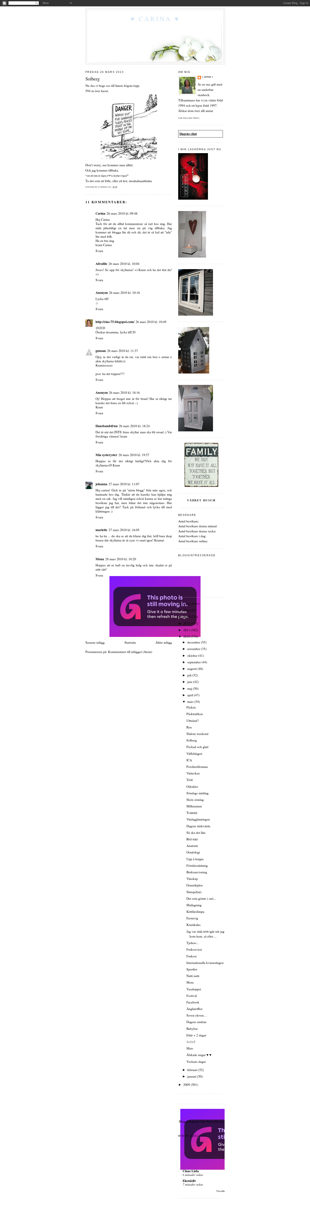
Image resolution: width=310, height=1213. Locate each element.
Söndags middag (197, 793)
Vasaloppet (193, 989)
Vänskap (192, 878)
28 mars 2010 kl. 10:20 (120, 559)
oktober (192, 655)
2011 (187, 630)
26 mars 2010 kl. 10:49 (151, 322)
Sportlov (192, 969)
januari (192, 1076)
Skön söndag (195, 799)
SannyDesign (215, 1121)
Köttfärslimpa (195, 911)
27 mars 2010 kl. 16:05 (124, 530)
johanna (101, 484)
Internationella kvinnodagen (205, 963)
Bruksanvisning (196, 872)
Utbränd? (192, 720)
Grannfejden (194, 885)
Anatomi (192, 846)
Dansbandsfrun (107, 426)
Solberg (191, 740)
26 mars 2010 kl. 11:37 (122, 351)
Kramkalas (193, 925)
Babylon (192, 1028)
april (190, 695)
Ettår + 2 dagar (196, 1035)
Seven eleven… (196, 1015)
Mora (190, 982)
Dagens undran (196, 1022)
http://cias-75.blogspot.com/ (115, 321)
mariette (101, 529)
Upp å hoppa (195, 859)
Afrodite (101, 263)
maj (190, 688)
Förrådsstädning (197, 865)
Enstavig (192, 918)
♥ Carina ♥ (155, 18)
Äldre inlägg (163, 642)
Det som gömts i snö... (201, 898)
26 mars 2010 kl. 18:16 (124, 392)
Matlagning (194, 905)
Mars (189, 1048)
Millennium (194, 806)
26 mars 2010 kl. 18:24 (134, 426)
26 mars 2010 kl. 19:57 (134, 455)
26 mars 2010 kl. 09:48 (122, 213)
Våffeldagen (194, 753)
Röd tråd (192, 839)
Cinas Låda (191, 1171)
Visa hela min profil (189, 118)
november (194, 649)
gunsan (101, 350)
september (194, 662)
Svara (99, 251)
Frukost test (194, 949)
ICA (189, 760)
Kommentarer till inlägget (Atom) (130, 652)
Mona (100, 559)
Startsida (130, 642)
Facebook (192, 1002)
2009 (187, 1084)
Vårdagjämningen (198, 819)
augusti (192, 668)
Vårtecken (193, 773)
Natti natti (192, 976)
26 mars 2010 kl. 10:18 (124, 292)
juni (190, 682)
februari (192, 1070)
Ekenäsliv (189, 1180)
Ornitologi (193, 852)
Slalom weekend (197, 734)
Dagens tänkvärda (198, 826)
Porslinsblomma (197, 767)
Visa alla (220, 1191)
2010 (187, 636)
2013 (187, 617)
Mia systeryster (106, 454)
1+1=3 (190, 1042)
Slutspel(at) (193, 892)
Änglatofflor (194, 1009)
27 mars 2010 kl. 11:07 (124, 484)
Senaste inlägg (95, 642)
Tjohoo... (192, 943)
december (194, 642)
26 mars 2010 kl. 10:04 (124, 264)
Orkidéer (192, 786)
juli (189, 675)
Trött (189, 780)
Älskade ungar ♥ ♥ (199, 1055)
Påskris (191, 707)
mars (190, 701)
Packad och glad (197, 747)
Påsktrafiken (194, 714)
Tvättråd (191, 813)
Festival (191, 996)
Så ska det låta (195, 832)
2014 (187, 610)
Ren (189, 727)
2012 (187, 623)
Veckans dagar (196, 1061)
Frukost (191, 956)
